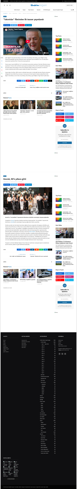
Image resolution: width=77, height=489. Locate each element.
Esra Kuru (43, 441)
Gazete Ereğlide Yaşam (58, 9)
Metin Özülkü (32, 231)
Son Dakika (42, 416)
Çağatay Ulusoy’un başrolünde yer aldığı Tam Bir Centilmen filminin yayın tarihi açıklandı (10, 112)
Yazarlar (38, 9)
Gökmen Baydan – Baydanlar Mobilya (67, 39)
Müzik (42, 407)
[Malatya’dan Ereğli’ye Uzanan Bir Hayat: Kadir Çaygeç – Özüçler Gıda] (59, 60)
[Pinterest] (2, 70)
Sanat (43, 393)
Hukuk (43, 390)
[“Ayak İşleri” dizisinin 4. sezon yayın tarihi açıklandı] (27, 104)
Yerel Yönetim (43, 432)
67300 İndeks (43, 342)
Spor (42, 430)
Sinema (42, 411)
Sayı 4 (43, 363)
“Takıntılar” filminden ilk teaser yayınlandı (39, 256)
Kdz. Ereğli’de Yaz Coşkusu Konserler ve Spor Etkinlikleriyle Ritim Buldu (68, 104)
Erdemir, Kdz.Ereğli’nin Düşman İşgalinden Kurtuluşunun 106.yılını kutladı (23, 1)
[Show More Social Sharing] (33, 25)
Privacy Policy (65, 147)
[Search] (71, 9)
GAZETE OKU (70, 5)
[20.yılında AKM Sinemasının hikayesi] (59, 47)
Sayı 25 (43, 361)
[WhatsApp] (2, 73)
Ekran (5, 16)
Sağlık (43, 391)
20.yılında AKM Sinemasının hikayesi (67, 46)
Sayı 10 (43, 345)
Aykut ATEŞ (43, 437)
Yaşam (24, 9)
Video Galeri (42, 418)
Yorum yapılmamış (14, 22)
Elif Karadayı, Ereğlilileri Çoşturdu (68, 92)
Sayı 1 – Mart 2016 (45, 344)
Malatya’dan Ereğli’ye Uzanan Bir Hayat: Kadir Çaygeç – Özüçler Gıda (68, 59)
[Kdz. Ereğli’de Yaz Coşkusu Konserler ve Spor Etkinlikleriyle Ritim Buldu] (59, 104)
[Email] (2, 76)
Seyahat (42, 426)
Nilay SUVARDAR (44, 447)
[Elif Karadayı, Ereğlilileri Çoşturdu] (59, 93)
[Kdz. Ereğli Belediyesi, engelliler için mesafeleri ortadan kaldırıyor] (59, 98)
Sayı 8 (43, 370)
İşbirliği (41, 399)
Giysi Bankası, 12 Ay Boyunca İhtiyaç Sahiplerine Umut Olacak (64, 82)
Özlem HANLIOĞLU (44, 449)
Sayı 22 (43, 359)
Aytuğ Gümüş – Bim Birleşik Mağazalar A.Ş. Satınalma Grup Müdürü (68, 53)
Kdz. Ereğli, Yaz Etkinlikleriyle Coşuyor (18, 256)
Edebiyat (43, 386)
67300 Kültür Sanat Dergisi (45, 340)
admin (4, 93)
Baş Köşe (42, 374)
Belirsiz (41, 395)
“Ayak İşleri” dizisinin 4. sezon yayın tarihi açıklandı (27, 111)
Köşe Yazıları (31, 9)
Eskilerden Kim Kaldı (45, 376)
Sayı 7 (43, 368)
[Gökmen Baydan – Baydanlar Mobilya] (59, 40)
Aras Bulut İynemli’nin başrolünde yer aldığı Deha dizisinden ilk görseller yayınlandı (44, 112)
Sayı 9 (43, 372)
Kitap (42, 405)
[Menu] (73, 9)
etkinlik (12, 222)
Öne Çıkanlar (58, 80)
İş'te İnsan (43, 380)
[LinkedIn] (2, 67)
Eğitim (43, 388)
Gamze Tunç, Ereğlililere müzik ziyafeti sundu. (39, 87)
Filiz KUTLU (43, 435)
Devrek (12, 220)
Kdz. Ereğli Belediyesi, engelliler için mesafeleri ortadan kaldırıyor (68, 98)
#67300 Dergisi (46, 9)
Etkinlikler (42, 397)
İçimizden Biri (43, 378)
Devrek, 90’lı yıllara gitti (21, 87)
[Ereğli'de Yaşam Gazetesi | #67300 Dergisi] (39, 5)
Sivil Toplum (43, 428)
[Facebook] (2, 61)
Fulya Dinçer (43, 443)
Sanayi (42, 422)
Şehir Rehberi (43, 424)
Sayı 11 (43, 347)
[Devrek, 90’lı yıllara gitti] (27, 201)
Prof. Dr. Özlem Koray (45, 451)
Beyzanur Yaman (44, 439)
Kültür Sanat (17, 9)
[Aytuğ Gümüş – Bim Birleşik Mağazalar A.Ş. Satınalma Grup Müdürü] (59, 54)
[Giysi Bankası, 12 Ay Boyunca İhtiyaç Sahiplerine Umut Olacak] (65, 73)
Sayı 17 (43, 355)
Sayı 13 (43, 349)
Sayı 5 (43, 365)
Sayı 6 (43, 367)
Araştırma (43, 384)
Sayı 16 (43, 353)
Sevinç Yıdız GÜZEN (44, 453)
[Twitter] (2, 64)
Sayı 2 (43, 357)
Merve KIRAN (43, 445)
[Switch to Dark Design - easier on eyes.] (62, 1)
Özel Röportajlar (43, 414)
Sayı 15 (43, 351)
